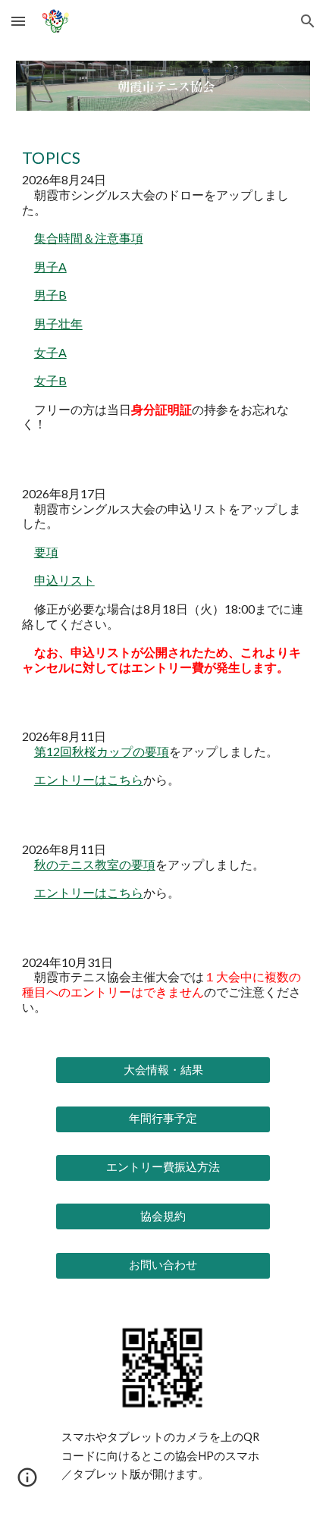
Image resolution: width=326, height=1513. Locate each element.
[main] (163, 583)
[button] (18, 21)
